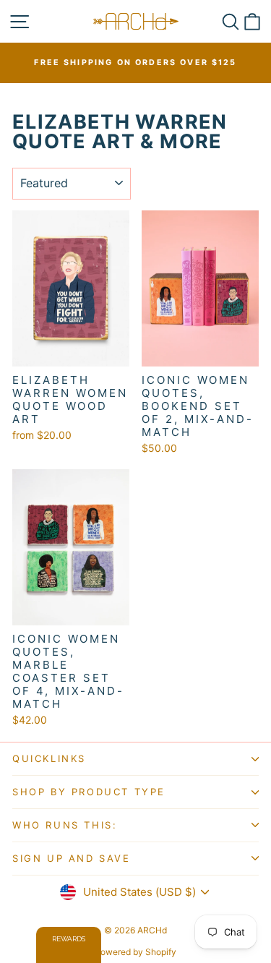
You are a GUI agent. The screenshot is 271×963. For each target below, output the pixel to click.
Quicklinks (49, 758)
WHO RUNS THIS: (64, 825)
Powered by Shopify (135, 951)
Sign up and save (71, 858)
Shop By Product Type (88, 791)
